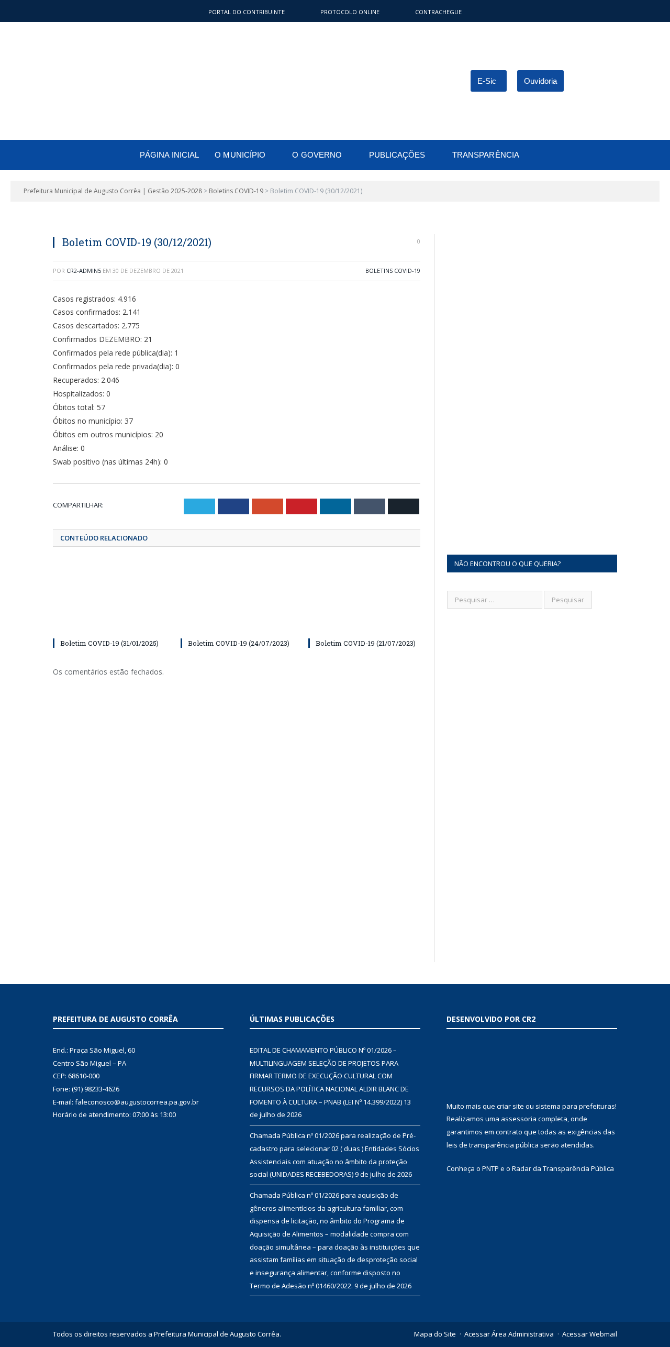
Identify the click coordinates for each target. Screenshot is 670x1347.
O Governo (317, 154)
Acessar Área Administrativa (509, 1334)
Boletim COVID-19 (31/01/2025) (109, 643)
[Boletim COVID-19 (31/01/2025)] (109, 598)
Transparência (485, 154)
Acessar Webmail (589, 1334)
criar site (510, 1106)
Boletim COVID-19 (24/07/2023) (238, 643)
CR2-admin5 (83, 270)
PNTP (490, 1168)
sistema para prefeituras (575, 1106)
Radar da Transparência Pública (563, 1168)
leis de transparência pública (492, 1145)
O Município (240, 154)
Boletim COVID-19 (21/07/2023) (366, 643)
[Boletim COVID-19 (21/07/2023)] (364, 598)
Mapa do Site (435, 1334)
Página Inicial (169, 154)
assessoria (519, 1118)
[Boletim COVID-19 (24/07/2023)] (237, 598)
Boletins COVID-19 (392, 270)
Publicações (397, 154)
